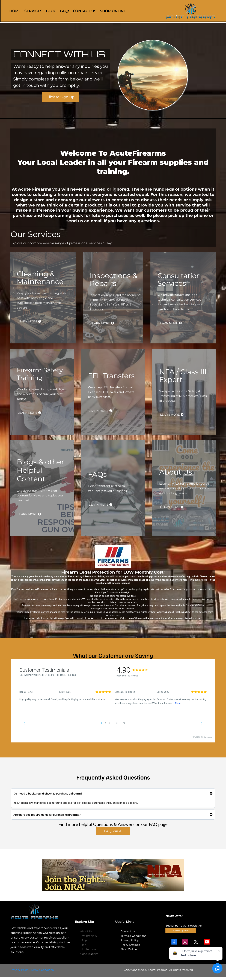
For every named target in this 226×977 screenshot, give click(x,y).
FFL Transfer (88, 949)
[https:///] (41, 911)
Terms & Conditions (133, 935)
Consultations (89, 953)
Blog (83, 944)
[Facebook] (174, 941)
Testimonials (88, 935)
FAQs (64, 11)
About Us (86, 931)
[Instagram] (185, 941)
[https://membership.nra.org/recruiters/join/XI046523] (113, 875)
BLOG (51, 11)
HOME (15, 11)
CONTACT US (84, 11)
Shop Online (129, 949)
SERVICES (33, 11)
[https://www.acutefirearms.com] (190, 11)
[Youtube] (206, 941)
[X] (196, 941)
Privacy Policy (130, 940)
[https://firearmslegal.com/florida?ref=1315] (113, 556)
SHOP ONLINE (113, 11)
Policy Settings (130, 944)
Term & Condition (42, 970)
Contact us (128, 931)
